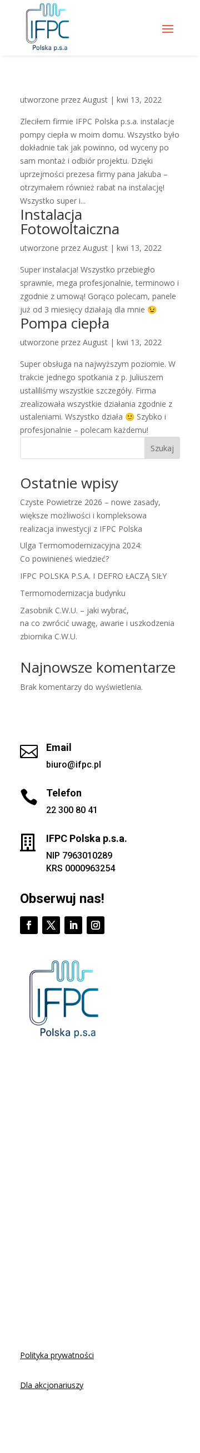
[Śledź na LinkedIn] (73, 925)
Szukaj (162, 448)
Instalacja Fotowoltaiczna (69, 221)
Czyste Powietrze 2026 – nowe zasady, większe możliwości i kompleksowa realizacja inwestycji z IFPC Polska (90, 515)
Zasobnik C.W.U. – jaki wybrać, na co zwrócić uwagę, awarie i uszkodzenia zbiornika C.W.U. (97, 623)
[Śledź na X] (51, 925)
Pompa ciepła (64, 323)
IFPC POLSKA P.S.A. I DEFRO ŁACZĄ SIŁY (93, 576)
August (95, 99)
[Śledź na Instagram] (95, 925)
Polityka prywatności (57, 1355)
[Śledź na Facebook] (29, 925)
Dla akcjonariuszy (51, 1385)
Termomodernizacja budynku (73, 593)
